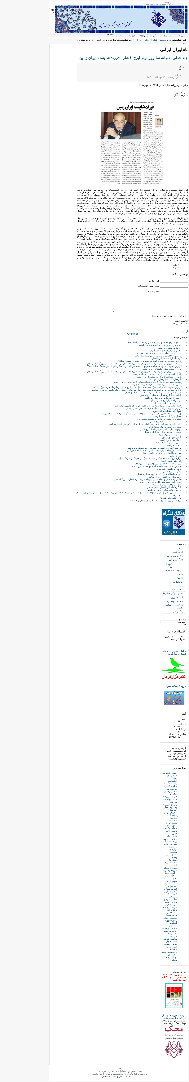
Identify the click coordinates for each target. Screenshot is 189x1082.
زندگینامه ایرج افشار (172, 471)
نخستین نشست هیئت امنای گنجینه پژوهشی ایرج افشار (157, 466)
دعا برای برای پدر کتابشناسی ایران (166, 350)
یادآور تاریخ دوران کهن (171, 437)
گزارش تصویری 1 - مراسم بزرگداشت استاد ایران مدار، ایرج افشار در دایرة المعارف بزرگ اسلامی (137, 387)
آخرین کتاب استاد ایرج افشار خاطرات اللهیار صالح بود (157, 384)
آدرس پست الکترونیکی (148, 286)
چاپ (180, 67)
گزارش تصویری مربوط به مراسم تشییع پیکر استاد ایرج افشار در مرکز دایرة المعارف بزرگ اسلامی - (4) (134, 371)
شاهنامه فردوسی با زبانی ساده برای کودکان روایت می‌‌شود (169, 954)
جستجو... (182, 619)
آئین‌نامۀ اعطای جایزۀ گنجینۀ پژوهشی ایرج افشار (159, 474)
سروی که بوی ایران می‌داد (169, 434)
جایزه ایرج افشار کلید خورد (169, 469)
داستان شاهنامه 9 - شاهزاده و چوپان (170, 775)
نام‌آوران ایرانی (150, 40)
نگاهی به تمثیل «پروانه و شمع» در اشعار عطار (170, 870)
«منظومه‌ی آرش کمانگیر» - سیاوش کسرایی (170, 783)
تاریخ (180, 574)
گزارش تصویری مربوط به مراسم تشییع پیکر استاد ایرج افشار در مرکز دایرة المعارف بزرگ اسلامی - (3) (134, 366)
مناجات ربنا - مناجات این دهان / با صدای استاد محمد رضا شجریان (169, 930)
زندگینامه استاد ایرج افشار (170, 348)
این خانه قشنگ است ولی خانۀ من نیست (170, 844)
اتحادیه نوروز (177, 597)
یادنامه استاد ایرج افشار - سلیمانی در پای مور (161, 395)
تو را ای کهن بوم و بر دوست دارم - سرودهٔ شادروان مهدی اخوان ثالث (170, 809)
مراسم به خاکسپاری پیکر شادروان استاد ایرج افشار (158, 356)
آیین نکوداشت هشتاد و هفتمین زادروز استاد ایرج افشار (157, 463)
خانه (181, 548)
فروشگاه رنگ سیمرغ (176, 686)
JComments (132, 334)
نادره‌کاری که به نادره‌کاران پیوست (166, 379)
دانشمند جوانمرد (174, 445)
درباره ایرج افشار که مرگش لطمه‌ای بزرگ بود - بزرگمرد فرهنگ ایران (150, 458)
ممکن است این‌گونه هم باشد (169, 442)
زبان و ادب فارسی (174, 556)
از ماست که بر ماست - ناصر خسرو (170, 831)
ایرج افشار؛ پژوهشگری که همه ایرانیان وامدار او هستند (157, 500)
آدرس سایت (153, 291)
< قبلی (176, 265)
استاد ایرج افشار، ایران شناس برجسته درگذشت (160, 345)
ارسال (185, 331)
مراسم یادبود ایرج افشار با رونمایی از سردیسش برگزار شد (155, 448)
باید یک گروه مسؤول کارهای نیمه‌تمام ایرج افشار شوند (157, 374)
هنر (181, 586)
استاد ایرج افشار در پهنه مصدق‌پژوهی (165, 427)
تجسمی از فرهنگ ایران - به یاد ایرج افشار (163, 432)
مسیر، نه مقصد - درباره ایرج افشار (166, 421)
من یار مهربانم (179, 972)
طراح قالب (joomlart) (112, 1076)
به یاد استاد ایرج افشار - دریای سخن (165, 477)
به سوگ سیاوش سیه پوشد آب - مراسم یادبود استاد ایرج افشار (153, 392)
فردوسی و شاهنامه (174, 570)
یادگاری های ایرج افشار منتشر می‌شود (164, 487)
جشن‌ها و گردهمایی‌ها (173, 593)
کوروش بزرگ (169, 564)
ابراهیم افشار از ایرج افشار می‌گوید (165, 400)
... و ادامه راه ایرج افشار (171, 440)
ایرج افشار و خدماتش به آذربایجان (166, 403)
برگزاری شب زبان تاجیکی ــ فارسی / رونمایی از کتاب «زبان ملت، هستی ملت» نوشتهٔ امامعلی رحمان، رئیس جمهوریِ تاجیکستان (169, 912)
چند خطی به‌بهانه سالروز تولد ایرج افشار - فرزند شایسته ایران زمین (133, 58)
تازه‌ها (180, 578)
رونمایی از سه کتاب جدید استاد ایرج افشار (162, 398)
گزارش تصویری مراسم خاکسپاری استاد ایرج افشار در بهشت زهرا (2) (150, 361)
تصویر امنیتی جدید (179, 323)
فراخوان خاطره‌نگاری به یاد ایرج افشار (164, 490)
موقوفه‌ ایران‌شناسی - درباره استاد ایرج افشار (161, 429)
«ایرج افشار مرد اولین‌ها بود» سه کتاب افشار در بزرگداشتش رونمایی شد (148, 406)
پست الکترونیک (180, 70)
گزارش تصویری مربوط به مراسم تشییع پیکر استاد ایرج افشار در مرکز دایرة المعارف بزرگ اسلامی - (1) (134, 363)
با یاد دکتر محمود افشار (171, 461)
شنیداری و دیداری (175, 601)
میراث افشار (176, 456)
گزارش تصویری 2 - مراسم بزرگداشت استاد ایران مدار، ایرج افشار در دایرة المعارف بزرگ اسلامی (137, 390)
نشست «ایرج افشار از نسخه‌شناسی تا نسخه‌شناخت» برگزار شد (152, 450)
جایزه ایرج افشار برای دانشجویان (167, 485)
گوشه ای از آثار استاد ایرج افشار (167, 358)
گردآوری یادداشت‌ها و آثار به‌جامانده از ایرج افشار (159, 377)
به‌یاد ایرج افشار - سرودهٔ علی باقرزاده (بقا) (162, 453)
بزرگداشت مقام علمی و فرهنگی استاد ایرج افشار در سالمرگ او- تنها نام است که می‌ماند (141, 413)
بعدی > (176, 267)
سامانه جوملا (131, 1076)
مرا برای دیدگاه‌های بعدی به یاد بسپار (167, 316)
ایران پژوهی (177, 552)
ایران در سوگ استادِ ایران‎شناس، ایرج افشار (162, 369)
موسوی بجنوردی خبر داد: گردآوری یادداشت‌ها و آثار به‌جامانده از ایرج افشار (148, 382)
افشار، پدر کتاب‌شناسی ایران (168, 416)
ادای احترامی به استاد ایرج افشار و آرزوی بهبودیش (159, 353)
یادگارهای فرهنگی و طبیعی (174, 606)
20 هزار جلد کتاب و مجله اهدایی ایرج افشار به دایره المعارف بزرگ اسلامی (148, 479)
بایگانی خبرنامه (176, 611)
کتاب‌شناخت (177, 589)
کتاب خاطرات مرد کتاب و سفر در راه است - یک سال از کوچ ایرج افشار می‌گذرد (145, 424)
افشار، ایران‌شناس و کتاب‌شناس (167, 411)
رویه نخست (165, 40)
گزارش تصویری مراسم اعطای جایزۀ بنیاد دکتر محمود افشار (154, 408)
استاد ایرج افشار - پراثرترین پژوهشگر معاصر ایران (159, 419)
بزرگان (138, 40)
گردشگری (178, 582)
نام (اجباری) (154, 281)
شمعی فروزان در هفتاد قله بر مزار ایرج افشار (161, 482)
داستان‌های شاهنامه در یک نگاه (170, 862)
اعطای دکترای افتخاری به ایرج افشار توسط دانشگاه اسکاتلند (154, 342)
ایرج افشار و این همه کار (170, 498)
